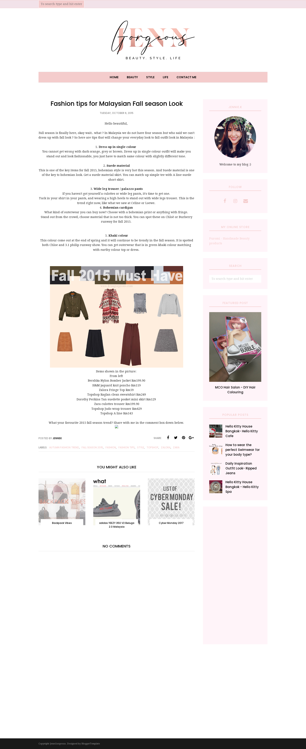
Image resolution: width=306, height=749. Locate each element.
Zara (176, 447)
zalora (165, 447)
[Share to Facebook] (168, 437)
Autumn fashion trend (64, 447)
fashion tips (126, 447)
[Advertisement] (235, 575)
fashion (111, 447)
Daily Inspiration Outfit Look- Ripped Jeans (241, 468)
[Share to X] (175, 437)
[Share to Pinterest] (183, 437)
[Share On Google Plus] (191, 437)
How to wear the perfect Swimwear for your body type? (242, 450)
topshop (152, 447)
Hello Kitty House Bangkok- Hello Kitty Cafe (241, 431)
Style (140, 447)
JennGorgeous (58, 743)
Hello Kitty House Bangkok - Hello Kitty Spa (242, 487)
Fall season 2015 (92, 447)
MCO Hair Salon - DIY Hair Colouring (235, 389)
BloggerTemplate (90, 743)
